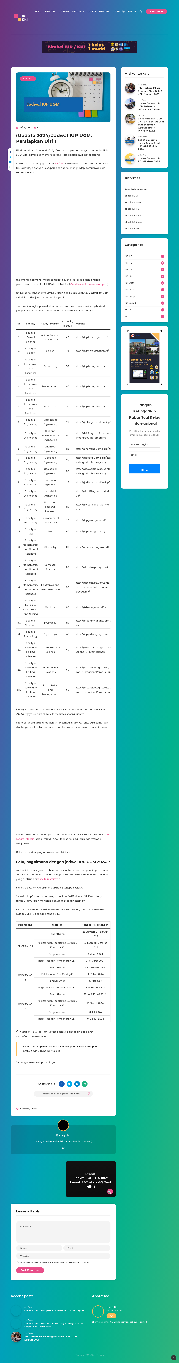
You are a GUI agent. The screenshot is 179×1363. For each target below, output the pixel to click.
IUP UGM (63, 11)
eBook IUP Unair (133, 215)
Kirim (144, 470)
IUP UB (132, 11)
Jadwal (34, 1108)
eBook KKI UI (131, 195)
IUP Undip (118, 11)
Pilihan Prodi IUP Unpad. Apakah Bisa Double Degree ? (55, 1310)
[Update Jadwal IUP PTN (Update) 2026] (130, 158)
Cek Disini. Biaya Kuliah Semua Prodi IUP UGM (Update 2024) (149, 144)
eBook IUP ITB (132, 208)
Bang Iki (63, 1135)
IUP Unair (78, 11)
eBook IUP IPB (132, 228)
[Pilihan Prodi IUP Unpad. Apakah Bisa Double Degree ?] (16, 1310)
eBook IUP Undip (133, 222)
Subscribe (155, 11)
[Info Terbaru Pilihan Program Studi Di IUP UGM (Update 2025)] (130, 88)
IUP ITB (50, 11)
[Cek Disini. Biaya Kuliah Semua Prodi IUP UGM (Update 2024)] (130, 140)
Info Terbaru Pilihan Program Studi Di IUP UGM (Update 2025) (150, 91)
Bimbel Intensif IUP (137, 189)
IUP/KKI (59, 163)
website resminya (47, 879)
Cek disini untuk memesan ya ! (88, 284)
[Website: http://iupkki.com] (63, 1148)
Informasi (24, 1108)
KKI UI (38, 11)
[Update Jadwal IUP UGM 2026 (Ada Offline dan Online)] (130, 103)
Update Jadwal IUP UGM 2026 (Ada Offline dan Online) (149, 106)
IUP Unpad (130, 303)
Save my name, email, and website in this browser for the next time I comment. (55, 1262)
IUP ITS (91, 11)
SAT (127, 316)
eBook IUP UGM (133, 202)
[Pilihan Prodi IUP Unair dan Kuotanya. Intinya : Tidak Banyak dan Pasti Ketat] (16, 1324)
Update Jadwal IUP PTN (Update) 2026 (149, 160)
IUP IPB (104, 11)
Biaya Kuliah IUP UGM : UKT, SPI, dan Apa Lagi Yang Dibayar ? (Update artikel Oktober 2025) (151, 124)
